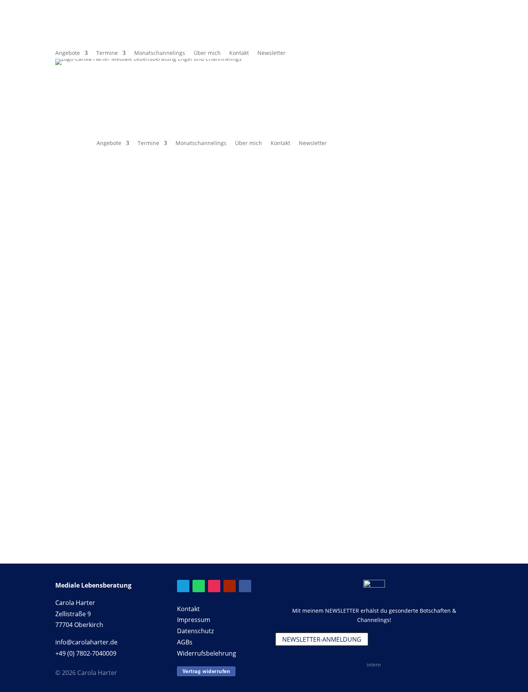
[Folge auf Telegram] (451, 38)
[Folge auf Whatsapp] (466, 38)
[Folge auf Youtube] (229, 586)
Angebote (67, 53)
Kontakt (239, 53)
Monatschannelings (159, 53)
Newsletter (271, 53)
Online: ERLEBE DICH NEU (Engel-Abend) (245, 352)
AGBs (184, 642)
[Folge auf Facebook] (435, 38)
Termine (107, 53)
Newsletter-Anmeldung (321, 639)
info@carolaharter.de (86, 642)
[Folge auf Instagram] (214, 586)
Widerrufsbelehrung (206, 653)
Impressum (193, 619)
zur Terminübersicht (102, 236)
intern (374, 665)
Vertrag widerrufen (206, 671)
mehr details (182, 381)
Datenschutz (195, 631)
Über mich (207, 53)
